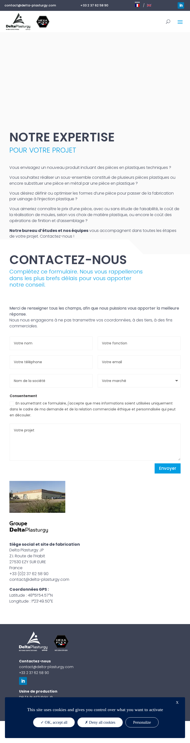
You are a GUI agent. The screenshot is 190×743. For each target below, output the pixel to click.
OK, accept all (55, 722)
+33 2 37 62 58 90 (94, 5)
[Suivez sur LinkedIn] (181, 5)
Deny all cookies (101, 722)
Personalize (142, 722)
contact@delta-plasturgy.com (30, 5)
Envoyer (167, 468)
